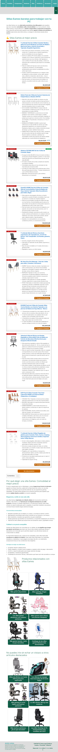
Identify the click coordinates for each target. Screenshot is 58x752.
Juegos (55, 3)
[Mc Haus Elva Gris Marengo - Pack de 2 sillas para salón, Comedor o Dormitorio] (13, 267)
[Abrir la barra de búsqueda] (56, 10)
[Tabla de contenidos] (17, 476)
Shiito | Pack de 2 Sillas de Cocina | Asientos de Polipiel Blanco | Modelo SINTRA (35, 95)
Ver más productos (29, 471)
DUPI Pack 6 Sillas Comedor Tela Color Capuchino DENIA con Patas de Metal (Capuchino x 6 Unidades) (32, 394)
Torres (3, 3)
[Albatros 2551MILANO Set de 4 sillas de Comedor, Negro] (13, 156)
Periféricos (39, 3)
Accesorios (48, 3)
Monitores (26, 3)
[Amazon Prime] (48, 140)
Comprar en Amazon (43, 88)
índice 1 (44, 748)
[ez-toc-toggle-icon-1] (17, 476)
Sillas (33, 3)
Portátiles (9, 3)
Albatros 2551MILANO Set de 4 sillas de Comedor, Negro (33, 151)
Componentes (18, 3)
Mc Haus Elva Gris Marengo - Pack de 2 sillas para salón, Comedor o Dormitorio (34, 262)
